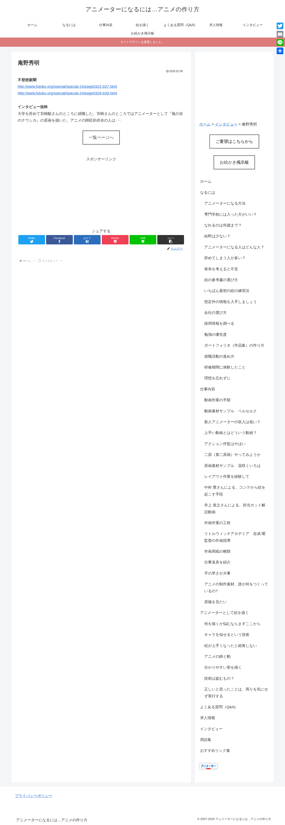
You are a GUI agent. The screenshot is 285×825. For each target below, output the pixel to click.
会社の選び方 (215, 313)
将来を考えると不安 (221, 269)
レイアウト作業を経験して (226, 476)
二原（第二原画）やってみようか (232, 455)
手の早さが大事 (217, 573)
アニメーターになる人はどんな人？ (234, 247)
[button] (170, 239)
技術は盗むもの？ (219, 678)
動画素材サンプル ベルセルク (230, 411)
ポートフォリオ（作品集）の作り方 (234, 345)
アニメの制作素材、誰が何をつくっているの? (236, 587)
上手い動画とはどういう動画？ (230, 433)
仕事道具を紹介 (217, 562)
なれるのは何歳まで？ (223, 225)
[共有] (280, 51)
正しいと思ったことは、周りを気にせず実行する (236, 692)
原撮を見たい (215, 602)
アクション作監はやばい (225, 444)
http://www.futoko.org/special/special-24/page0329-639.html (67, 93)
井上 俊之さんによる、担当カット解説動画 (234, 508)
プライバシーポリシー (33, 796)
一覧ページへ (101, 137)
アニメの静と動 (217, 656)
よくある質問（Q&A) (218, 707)
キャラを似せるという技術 (226, 635)
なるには (207, 192)
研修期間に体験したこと (225, 367)
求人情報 (207, 718)
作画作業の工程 (217, 523)
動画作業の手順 (217, 400)
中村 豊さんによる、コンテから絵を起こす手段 (234, 490)
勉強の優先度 (215, 334)
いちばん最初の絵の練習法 (226, 291)
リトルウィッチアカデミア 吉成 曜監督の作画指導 (234, 537)
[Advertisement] (101, 192)
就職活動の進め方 (219, 356)
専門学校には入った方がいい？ (230, 214)
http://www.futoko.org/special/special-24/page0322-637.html (67, 86)
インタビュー (211, 729)
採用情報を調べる (219, 323)
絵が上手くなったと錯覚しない (230, 646)
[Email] (280, 34)
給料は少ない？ (217, 236)
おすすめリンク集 (215, 750)
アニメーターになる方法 (225, 203)
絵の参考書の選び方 (221, 280)
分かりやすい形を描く (223, 667)
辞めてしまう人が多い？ (225, 258)
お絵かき (234, 162)
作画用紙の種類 (217, 551)
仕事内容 (207, 389)
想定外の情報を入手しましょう (230, 302)
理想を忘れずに (217, 378)
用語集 (205, 740)
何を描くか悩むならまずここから (232, 624)
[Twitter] (280, 26)
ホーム (205, 181)
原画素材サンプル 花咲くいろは (232, 466)
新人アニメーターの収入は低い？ (232, 422)
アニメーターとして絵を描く (224, 613)
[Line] (280, 42)
